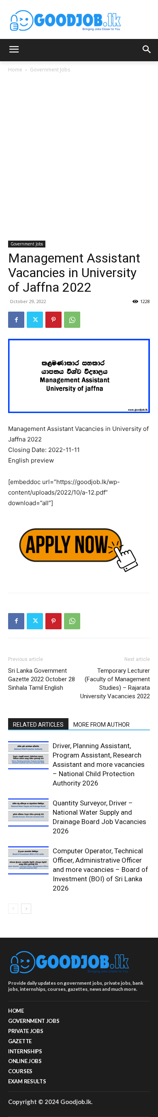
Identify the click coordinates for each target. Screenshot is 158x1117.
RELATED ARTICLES (38, 724)
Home (15, 69)
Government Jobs (50, 69)
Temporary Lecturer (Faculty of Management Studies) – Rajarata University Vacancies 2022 (115, 683)
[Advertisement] (79, 157)
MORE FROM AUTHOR (101, 724)
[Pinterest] (53, 320)
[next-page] (26, 909)
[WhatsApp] (72, 320)
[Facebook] (16, 320)
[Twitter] (35, 320)
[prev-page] (13, 909)
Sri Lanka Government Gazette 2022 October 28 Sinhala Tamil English (41, 679)
